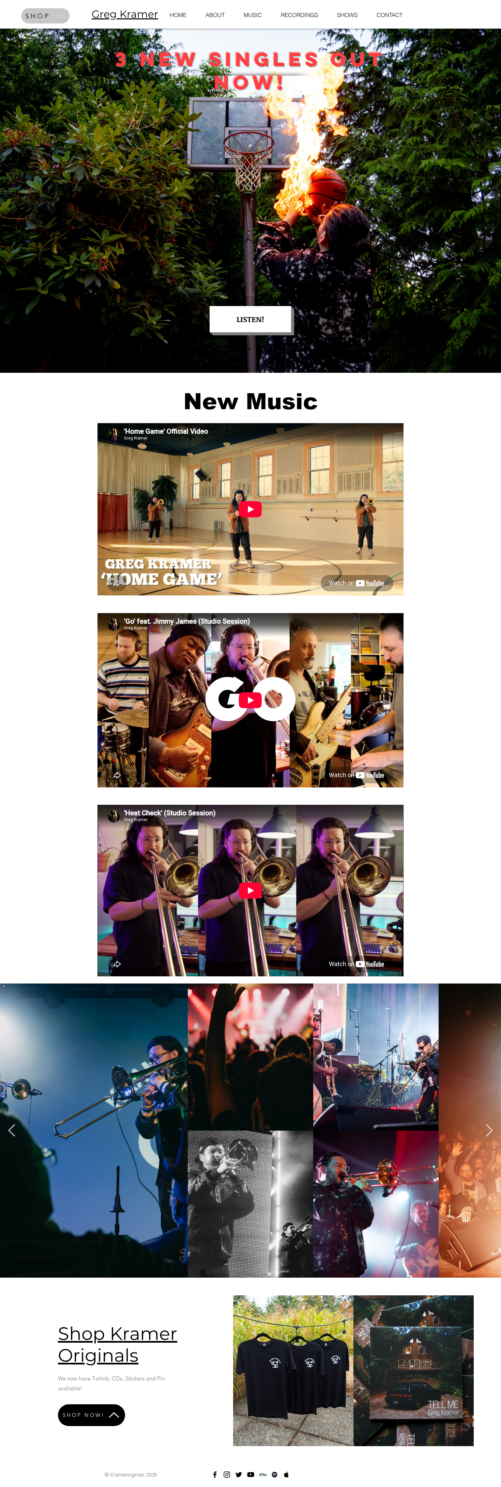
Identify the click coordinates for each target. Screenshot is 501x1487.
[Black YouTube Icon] (250, 1474)
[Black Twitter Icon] (238, 1474)
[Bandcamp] (262, 1474)
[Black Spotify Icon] (274, 1474)
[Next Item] (489, 1130)
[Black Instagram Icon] (227, 1474)
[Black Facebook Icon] (215, 1474)
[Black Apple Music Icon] (286, 1474)
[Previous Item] (12, 1130)
